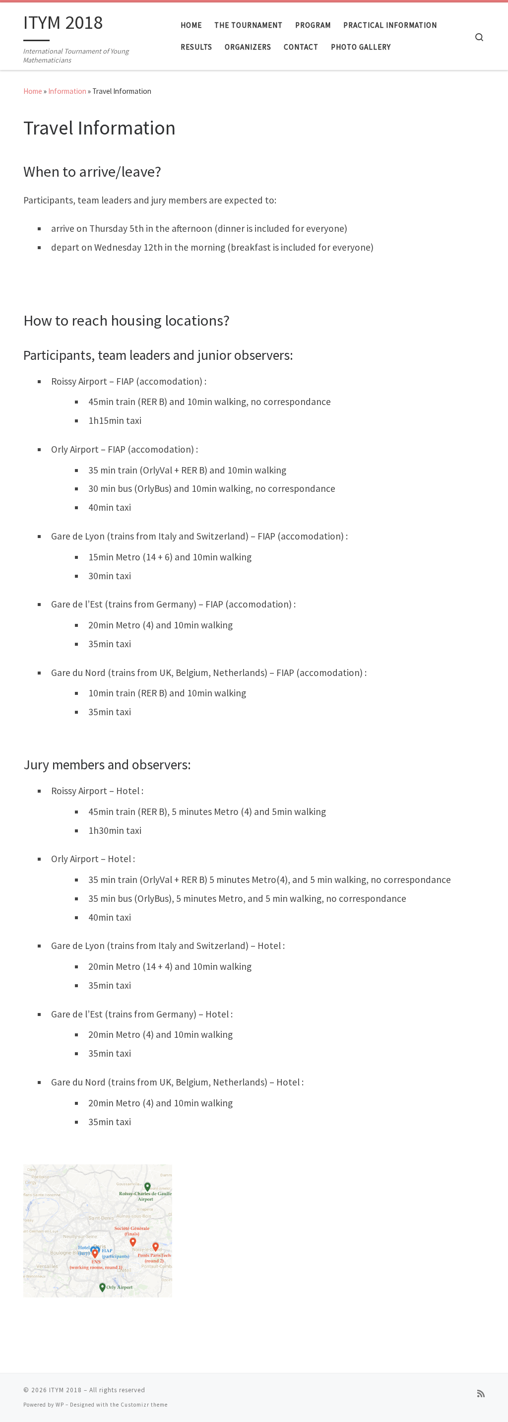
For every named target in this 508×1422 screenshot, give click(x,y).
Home (32, 91)
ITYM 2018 (65, 1390)
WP (60, 1404)
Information (67, 91)
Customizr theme (144, 1404)
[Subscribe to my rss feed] (481, 1394)
